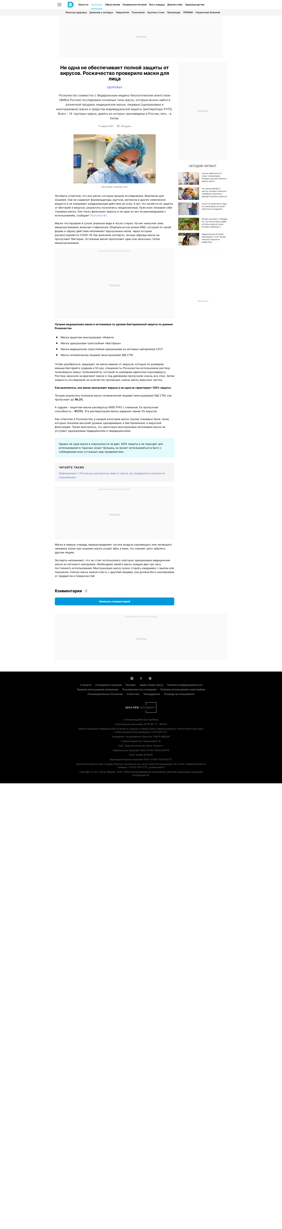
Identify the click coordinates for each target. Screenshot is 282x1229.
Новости (83, 4)
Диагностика (174, 4)
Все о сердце (157, 4)
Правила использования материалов (97, 689)
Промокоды (173, 12)
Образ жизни (112, 4)
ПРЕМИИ (188, 12)
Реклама (130, 684)
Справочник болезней (208, 12)
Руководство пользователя (179, 694)
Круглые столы (155, 12)
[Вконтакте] (132, 678)
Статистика (133, 694)
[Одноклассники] (141, 678)
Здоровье (96, 4)
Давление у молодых (101, 12)
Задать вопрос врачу (151, 684)
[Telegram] (150, 678)
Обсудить (126, 126)
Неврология (122, 12)
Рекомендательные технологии (105, 694)
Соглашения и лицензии (108, 684)
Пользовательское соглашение (139, 689)
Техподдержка (151, 694)
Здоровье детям (194, 4)
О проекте (85, 684)
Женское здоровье (76, 12)
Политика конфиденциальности (184, 684)
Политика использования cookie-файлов (182, 689)
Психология (138, 12)
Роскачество (98, 215)
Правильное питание (135, 4)
